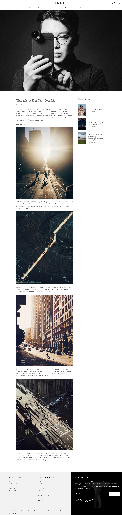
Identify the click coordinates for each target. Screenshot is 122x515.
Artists (41, 510)
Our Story (41, 481)
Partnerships (42, 488)
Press (40, 490)
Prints (36, 510)
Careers (41, 486)
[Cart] (118, 3)
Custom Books (57, 510)
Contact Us (13, 490)
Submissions (13, 493)
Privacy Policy (14, 483)
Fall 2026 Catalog (44, 493)
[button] (31, 8)
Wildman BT (42, 500)
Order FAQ (12, 481)
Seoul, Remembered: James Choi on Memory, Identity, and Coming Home (95, 137)
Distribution (42, 497)
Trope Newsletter (44, 495)
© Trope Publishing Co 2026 (17, 510)
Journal (48, 510)
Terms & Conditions (16, 486)
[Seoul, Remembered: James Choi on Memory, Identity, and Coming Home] (83, 138)
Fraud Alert (13, 488)
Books (30, 510)
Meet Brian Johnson (95, 109)
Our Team (41, 483)
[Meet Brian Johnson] (83, 110)
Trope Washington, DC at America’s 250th (96, 123)
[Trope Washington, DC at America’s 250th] (83, 124)
